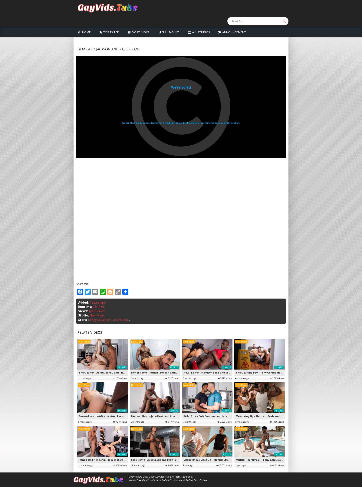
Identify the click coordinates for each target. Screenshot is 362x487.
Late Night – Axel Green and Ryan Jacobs (156, 460)
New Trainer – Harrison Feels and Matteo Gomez (214, 372)
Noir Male (97, 315)
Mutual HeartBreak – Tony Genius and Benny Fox (267, 460)
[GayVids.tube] (107, 8)
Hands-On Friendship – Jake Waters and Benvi (107, 460)
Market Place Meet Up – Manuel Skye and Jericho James (217, 460)
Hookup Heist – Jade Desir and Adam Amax (158, 416)
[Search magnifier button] (284, 21)
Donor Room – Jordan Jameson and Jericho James (161, 372)
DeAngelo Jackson (99, 320)
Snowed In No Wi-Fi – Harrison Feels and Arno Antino (112, 416)
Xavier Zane (121, 320)
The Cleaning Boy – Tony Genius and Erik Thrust (266, 372)
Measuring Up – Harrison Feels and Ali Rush (263, 416)
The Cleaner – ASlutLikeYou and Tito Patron (106, 372)
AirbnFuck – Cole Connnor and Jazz (205, 416)
